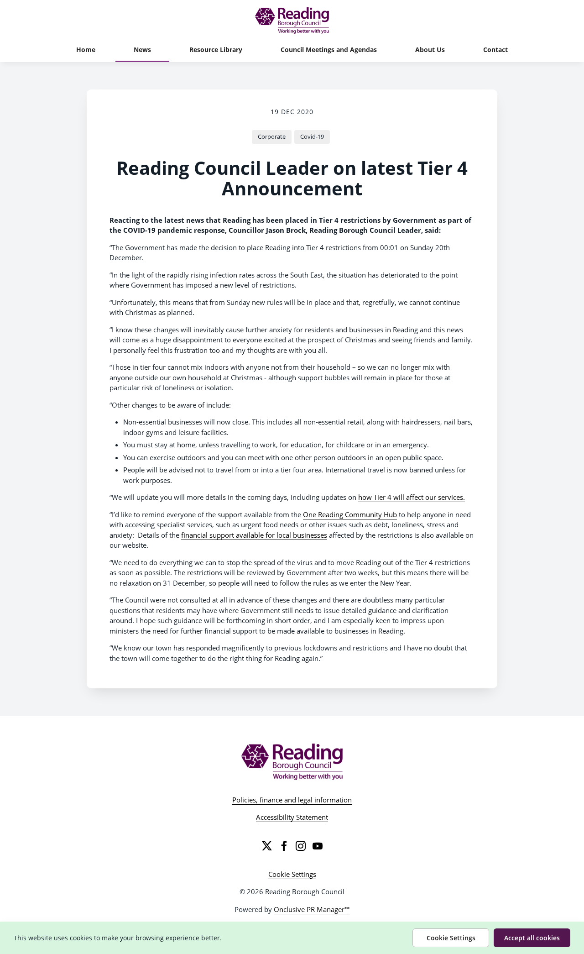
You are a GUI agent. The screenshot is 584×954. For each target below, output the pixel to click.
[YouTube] (318, 846)
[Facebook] (284, 846)
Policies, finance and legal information (292, 799)
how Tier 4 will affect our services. (411, 497)
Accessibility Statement (292, 817)
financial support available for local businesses (254, 535)
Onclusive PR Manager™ (312, 909)
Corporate (272, 136)
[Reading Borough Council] (292, 762)
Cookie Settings (292, 874)
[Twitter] (267, 846)
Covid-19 (312, 136)
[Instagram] (301, 846)
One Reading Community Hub (350, 514)
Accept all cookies (532, 937)
